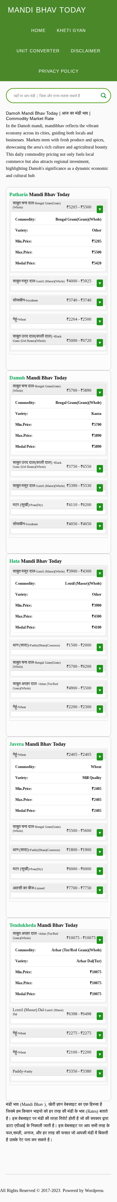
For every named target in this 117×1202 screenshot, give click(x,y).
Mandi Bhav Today (47, 10)
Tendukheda (22, 925)
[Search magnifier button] (103, 95)
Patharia (18, 194)
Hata (14, 561)
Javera (16, 744)
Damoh (17, 378)
